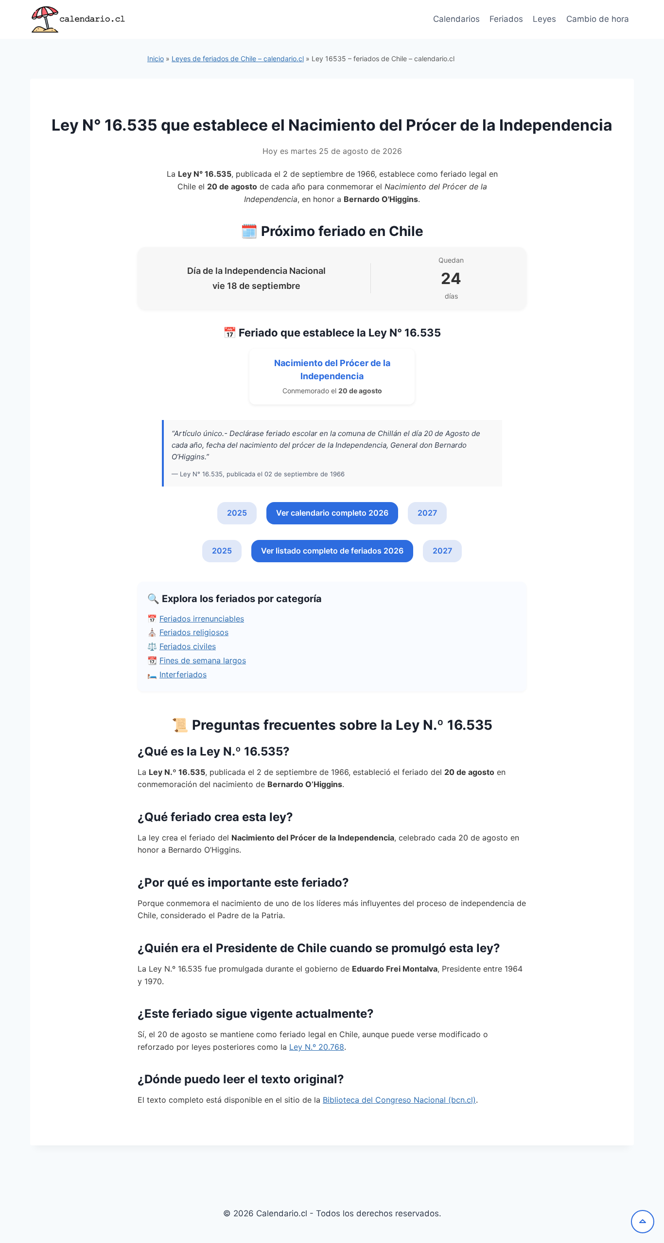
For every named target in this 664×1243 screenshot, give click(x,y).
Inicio (155, 58)
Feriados (506, 19)
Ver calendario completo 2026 (332, 513)
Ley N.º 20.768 (316, 1047)
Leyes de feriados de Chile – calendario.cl (238, 58)
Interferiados (183, 674)
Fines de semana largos (202, 660)
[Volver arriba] (642, 1221)
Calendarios (456, 19)
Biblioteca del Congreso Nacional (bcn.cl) (399, 1100)
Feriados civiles (187, 646)
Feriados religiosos (193, 632)
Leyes (544, 19)
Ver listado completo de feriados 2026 (332, 550)
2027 (427, 513)
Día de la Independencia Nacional (256, 271)
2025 (237, 513)
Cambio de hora (597, 19)
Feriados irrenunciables (201, 618)
